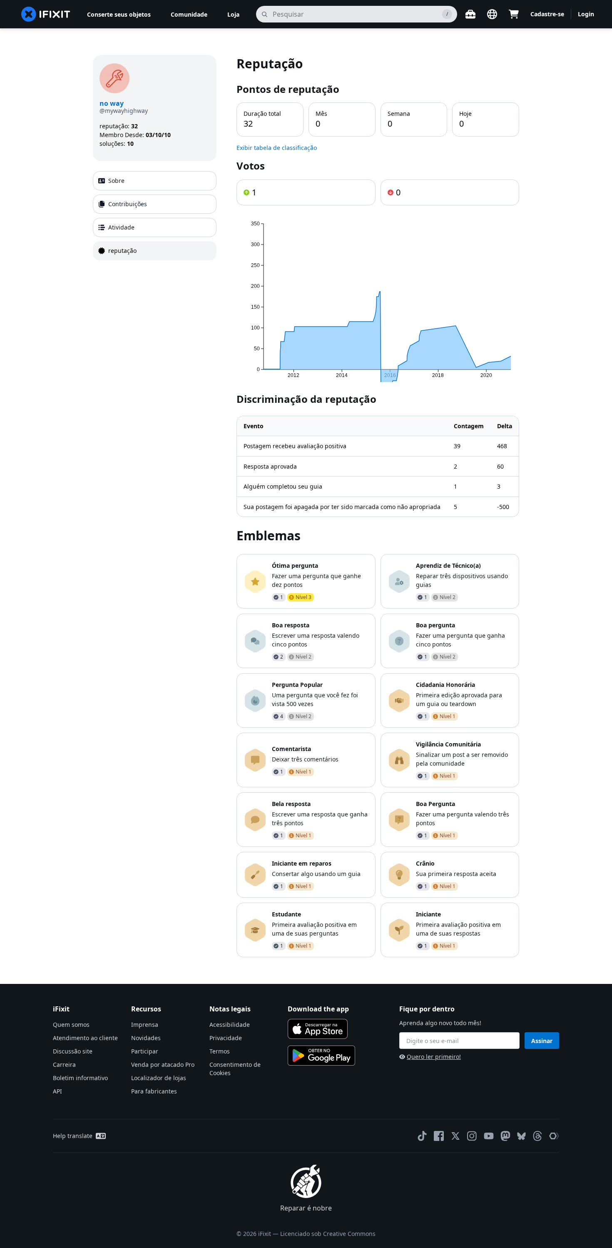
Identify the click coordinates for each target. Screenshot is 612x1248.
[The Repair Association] (554, 1136)
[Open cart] (513, 14)
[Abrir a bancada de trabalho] (470, 14)
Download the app (318, 1008)
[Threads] (537, 1136)
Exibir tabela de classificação (276, 148)
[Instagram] (472, 1136)
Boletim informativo (80, 1078)
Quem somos (71, 1024)
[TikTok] (422, 1136)
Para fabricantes (154, 1091)
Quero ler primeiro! (434, 1057)
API (57, 1091)
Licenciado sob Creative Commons (328, 1234)
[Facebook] (439, 1136)
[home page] (45, 14)
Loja (233, 14)
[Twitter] (455, 1136)
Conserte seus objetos (119, 14)
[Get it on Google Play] (321, 1056)
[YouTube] (489, 1136)
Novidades (146, 1038)
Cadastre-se (547, 14)
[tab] (154, 180)
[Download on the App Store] (318, 1029)
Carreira (64, 1064)
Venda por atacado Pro (162, 1064)
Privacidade (225, 1038)
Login (586, 14)
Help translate (72, 1136)
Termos (219, 1051)
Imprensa (144, 1024)
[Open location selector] (492, 14)
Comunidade (189, 14)
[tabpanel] (377, 506)
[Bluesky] (521, 1136)
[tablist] (154, 216)
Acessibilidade (229, 1024)
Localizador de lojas (158, 1078)
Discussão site (72, 1051)
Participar (144, 1051)
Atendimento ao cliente (85, 1038)
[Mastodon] (505, 1136)
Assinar (541, 1041)
